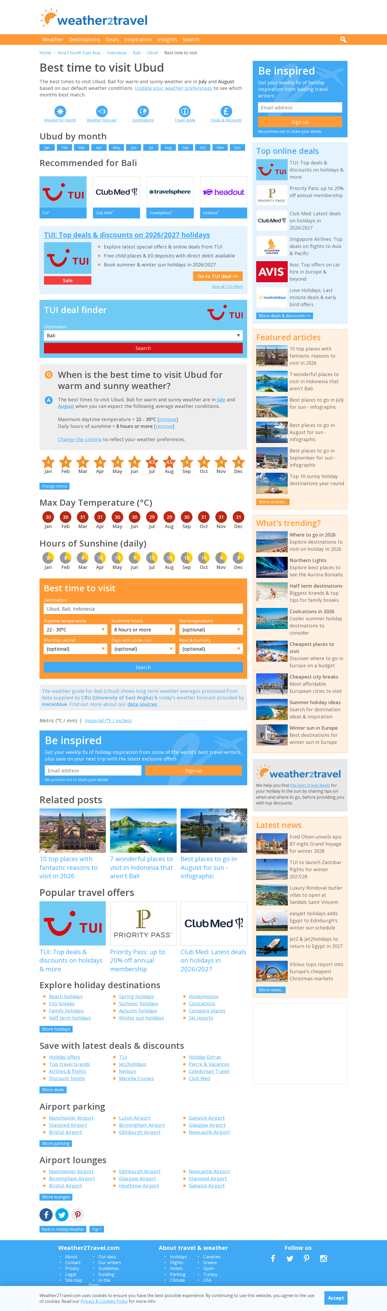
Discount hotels (67, 1078)
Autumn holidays (138, 1010)
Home (45, 53)
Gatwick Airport (207, 1118)
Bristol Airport (65, 1132)
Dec (237, 147)
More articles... (273, 502)
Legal (70, 1274)
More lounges (56, 1197)
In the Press (99, 1282)
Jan (47, 147)
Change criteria (54, 486)
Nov (220, 147)
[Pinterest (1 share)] (77, 1215)
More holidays (56, 1029)
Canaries (212, 1257)
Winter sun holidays (141, 1018)
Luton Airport (134, 1118)
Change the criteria (80, 439)
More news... (271, 990)
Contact (73, 1262)
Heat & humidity (195, 640)
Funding (106, 1274)
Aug (168, 147)
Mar (81, 147)
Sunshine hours (127, 621)
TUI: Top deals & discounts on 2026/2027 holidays (127, 235)
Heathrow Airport (139, 1185)
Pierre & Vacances (209, 1064)
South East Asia (85, 53)
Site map (73, 1280)
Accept (336, 1298)
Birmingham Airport (142, 1125)
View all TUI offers (227, 286)
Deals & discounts (226, 120)
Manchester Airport (71, 1118)
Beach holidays (66, 996)
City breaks (62, 1003)
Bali (136, 53)
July (221, 399)
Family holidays (66, 1010)
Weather (52, 39)
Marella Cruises (136, 1078)
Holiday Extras (205, 1057)
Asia (62, 53)
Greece (210, 1262)
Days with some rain (131, 640)
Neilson (127, 1071)
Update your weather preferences (173, 88)
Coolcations (202, 1003)
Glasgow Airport (207, 1125)
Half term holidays (70, 1018)
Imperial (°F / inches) (108, 720)
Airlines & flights (67, 1071)
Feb (64, 147)
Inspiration (138, 39)
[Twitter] (61, 1215)
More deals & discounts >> (285, 316)
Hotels (176, 1268)
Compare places (207, 1010)
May (116, 147)
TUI (123, 1057)
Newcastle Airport (209, 1132)
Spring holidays (136, 996)
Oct (203, 147)
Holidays (178, 1257)
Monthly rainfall (59, 640)
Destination (55, 327)
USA (207, 1280)
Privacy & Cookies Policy (104, 1301)
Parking (178, 1274)
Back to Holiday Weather (63, 1229)
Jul (151, 147)
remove (167, 419)
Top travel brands (69, 1064)
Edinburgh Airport (140, 1132)
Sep (185, 147)
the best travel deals (310, 785)
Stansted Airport (68, 1125)
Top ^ (97, 1229)
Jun (133, 147)
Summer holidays (138, 1003)
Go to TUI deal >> (218, 276)
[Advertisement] (252, 17)
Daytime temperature (65, 621)
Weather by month (60, 120)
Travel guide (185, 120)
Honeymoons (204, 996)
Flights (176, 1262)
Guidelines (108, 1268)
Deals (112, 39)
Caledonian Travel (209, 1071)
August (66, 406)
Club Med (199, 1078)
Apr (99, 147)
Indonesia (116, 53)
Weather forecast (102, 120)
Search (191, 39)
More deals (53, 1090)
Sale (68, 280)
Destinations (84, 39)
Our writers (109, 1262)
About (71, 1257)
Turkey (210, 1274)
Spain (208, 1268)
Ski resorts (201, 1018)
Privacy (72, 1268)
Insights (167, 39)
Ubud (152, 53)
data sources (142, 704)
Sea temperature (196, 621)
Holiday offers (64, 1057)
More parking (56, 1143)
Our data (107, 1257)
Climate (177, 1280)
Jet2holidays (132, 1064)
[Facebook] (46, 1215)
